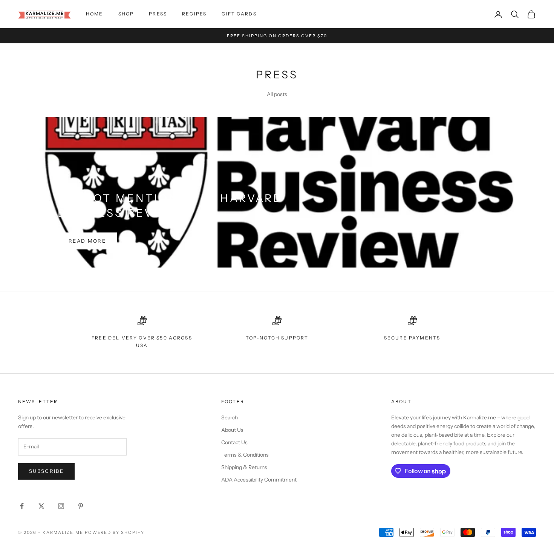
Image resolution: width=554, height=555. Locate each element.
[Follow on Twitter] (41, 506)
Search (229, 417)
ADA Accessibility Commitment (259, 479)
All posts (277, 94)
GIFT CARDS (239, 14)
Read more (87, 241)
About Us (232, 430)
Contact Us (234, 442)
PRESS (158, 14)
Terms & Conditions (245, 454)
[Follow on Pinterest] (80, 506)
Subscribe (46, 471)
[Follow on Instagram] (61, 506)
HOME (94, 14)
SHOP (126, 14)
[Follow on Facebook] (22, 506)
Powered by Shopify (115, 532)
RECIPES (194, 14)
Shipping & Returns (244, 467)
